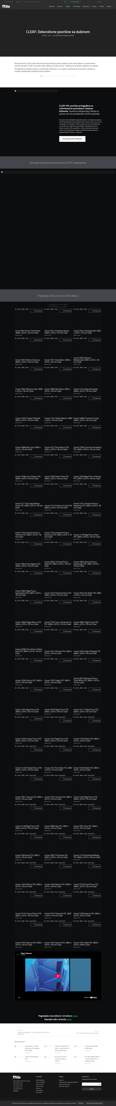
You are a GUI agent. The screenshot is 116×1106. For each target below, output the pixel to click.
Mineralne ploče (40, 1084)
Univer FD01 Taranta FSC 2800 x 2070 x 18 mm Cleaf (29, 798)
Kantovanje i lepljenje (64, 1086)
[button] (1, 228)
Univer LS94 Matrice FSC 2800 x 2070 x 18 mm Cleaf (28, 885)
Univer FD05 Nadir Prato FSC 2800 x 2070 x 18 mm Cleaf (56, 477)
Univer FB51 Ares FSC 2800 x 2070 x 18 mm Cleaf (86, 827)
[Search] (110, 2)
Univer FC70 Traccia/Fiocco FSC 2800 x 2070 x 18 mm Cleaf (28, 914)
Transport (61, 1080)
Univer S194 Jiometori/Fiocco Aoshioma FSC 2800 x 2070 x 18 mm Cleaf (57, 534)
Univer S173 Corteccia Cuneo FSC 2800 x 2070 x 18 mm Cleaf (58, 506)
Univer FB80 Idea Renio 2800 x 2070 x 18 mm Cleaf (57, 390)
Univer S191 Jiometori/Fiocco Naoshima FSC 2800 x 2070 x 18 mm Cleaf (87, 505)
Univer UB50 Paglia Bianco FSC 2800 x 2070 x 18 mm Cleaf (28, 623)
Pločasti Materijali (40, 1080)
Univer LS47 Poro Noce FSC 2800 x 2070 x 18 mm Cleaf (58, 768)
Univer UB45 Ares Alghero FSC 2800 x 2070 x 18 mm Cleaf (28, 564)
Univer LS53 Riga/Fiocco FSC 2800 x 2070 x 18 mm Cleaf (85, 798)
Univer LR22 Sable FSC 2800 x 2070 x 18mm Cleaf (86, 943)
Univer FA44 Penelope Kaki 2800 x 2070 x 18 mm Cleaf (87, 331)
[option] (58, 228)
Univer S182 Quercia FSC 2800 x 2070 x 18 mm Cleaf (28, 943)
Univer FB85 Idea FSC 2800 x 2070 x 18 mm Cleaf (56, 827)
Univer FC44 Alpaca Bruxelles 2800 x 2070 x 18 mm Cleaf (86, 390)
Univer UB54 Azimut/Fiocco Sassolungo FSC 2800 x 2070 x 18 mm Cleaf (86, 563)
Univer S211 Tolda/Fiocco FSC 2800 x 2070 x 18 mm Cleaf (86, 710)
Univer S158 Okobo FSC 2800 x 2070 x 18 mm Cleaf (86, 739)
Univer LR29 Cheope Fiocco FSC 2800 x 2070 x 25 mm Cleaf (28, 739)
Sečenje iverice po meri (64, 1084)
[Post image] (19, 1048)
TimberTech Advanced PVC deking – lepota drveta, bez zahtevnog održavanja (62, 1048)
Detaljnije (38, 311)
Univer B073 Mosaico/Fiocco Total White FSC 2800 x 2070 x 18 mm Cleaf (86, 680)
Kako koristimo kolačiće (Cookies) (95, 1103)
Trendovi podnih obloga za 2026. (32, 1058)
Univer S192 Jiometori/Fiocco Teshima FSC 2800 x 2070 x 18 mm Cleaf (28, 534)
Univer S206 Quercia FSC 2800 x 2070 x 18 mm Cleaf (28, 681)
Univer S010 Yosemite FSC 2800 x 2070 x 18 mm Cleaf (57, 914)
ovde (74, 1015)
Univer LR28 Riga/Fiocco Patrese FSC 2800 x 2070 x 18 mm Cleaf (87, 477)
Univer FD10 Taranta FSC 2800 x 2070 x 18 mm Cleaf (58, 798)
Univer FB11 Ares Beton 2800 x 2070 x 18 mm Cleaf (57, 360)
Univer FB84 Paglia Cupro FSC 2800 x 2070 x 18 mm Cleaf (86, 623)
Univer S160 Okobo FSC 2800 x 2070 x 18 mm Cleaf (86, 768)
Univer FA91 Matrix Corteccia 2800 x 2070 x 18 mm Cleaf (27, 360)
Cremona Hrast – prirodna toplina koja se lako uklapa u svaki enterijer (32, 1048)
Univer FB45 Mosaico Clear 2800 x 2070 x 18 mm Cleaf (29, 390)
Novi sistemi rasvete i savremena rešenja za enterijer (61, 1059)
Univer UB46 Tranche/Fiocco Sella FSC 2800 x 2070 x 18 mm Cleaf (57, 563)
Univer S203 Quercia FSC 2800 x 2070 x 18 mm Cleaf (57, 943)
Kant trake (38, 1088)
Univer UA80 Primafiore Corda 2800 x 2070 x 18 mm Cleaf (86, 419)
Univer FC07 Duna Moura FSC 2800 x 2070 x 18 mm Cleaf (56, 448)
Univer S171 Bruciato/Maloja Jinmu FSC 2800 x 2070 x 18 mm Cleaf (29, 505)
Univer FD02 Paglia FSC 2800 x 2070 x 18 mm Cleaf (57, 681)
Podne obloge (39, 1090)
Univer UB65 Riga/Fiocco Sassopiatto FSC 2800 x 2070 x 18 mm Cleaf (28, 593)
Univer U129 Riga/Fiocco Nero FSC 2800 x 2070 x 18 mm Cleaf (87, 535)
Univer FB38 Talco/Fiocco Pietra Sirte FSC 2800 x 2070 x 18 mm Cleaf (28, 651)
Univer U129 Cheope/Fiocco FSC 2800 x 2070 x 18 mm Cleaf (28, 768)
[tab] (53, 286)
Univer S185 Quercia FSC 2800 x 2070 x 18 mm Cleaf (87, 914)
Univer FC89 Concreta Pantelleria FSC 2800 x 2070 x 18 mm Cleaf (87, 448)
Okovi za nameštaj (40, 1082)
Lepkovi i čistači (39, 1086)
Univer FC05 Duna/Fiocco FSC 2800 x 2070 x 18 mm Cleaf (86, 885)
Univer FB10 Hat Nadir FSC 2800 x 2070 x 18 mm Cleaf (87, 594)
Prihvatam (80, 1103)
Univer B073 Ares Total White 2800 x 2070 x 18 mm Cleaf (27, 331)
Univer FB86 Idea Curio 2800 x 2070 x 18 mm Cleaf (28, 448)
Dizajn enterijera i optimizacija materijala (68, 1082)
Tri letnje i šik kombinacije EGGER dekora (91, 1047)
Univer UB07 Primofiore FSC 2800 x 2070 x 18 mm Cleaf (56, 856)
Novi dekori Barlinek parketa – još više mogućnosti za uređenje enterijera (92, 1059)
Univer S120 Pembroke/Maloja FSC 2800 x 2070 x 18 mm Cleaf (87, 856)
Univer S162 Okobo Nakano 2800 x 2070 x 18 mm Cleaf (58, 419)
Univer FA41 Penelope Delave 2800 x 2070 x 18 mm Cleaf (56, 331)
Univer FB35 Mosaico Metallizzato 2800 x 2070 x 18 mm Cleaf (86, 359)
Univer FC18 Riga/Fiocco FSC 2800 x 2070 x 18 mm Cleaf (27, 827)
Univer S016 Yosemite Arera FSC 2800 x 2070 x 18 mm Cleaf (57, 594)
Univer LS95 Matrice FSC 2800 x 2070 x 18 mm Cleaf (57, 885)
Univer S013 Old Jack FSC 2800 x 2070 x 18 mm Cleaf (58, 652)
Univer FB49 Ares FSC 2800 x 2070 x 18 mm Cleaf (27, 856)
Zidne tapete (39, 1092)
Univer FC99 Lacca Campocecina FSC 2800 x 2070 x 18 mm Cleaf (57, 623)
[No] (114, 1103)
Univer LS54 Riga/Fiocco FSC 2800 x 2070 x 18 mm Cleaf (27, 710)
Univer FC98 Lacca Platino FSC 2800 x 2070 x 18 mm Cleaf (28, 477)
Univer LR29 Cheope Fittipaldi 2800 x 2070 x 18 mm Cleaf (27, 419)
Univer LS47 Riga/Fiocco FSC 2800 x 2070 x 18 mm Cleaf (56, 739)
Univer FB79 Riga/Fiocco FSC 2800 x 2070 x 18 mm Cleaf (56, 710)
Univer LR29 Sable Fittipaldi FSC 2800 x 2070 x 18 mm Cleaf (87, 652)
